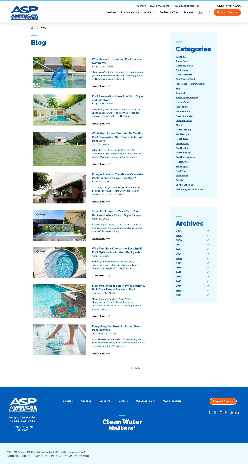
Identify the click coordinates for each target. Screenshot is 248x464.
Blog (200, 12)
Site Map (26, 456)
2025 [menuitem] (179, 235)
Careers (141, 6)
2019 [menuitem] (178, 263)
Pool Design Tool (169, 12)
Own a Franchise (159, 6)
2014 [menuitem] (178, 285)
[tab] (208, 231)
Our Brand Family (145, 400)
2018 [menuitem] (178, 267)
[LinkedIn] (237, 412)
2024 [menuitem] (179, 240)
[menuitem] (111, 12)
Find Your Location (185, 6)
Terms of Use (56, 456)
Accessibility (13, 456)
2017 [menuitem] (178, 272)
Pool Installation (130, 12)
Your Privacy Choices (79, 456)
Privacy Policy (40, 456)
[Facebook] (209, 412)
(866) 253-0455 (228, 6)
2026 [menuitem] (179, 231)
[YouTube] (231, 412)
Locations (104, 400)
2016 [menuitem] (178, 276)
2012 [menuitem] (178, 295)
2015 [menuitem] (178, 281)
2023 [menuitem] (179, 244)
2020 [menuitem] (179, 258)
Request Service (227, 12)
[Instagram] (220, 412)
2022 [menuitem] (179, 249)
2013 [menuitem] (178, 290)
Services (111, 12)
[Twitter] (215, 412)
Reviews (188, 12)
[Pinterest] (226, 412)
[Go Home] (33, 27)
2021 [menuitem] (178, 254)
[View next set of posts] (144, 368)
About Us (149, 12)
